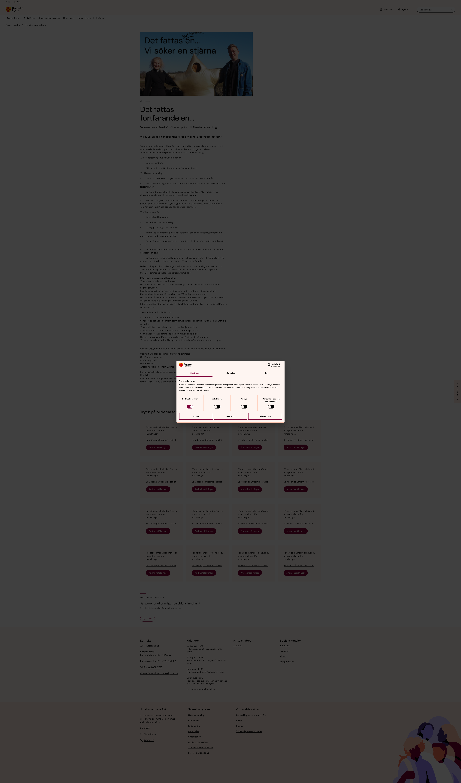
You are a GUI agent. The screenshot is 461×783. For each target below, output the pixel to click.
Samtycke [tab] (194, 373)
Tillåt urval (230, 416)
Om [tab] (266, 373)
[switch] (217, 407)
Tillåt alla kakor (265, 416)
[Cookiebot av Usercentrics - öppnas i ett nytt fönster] (271, 365)
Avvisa (196, 416)
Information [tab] (230, 373)
